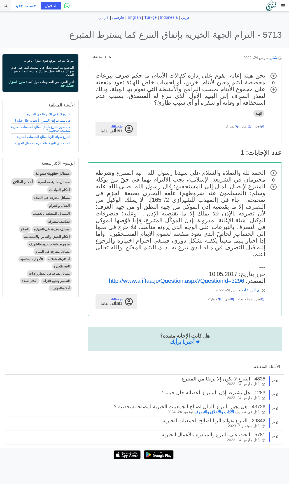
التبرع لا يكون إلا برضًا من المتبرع (48, 114)
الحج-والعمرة (62, 266)
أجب (258, 126)
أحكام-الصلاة (29, 281)
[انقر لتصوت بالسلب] (273, 89)
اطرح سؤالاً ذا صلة (249, 299)
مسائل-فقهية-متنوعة (52, 173)
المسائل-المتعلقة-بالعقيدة (51, 213)
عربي (185, 17)
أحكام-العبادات (59, 190)
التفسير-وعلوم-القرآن (56, 281)
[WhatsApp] (66, 5)
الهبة (258, 113)
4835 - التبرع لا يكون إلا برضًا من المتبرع (223, 379)
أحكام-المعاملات (59, 259)
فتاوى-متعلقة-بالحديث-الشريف (49, 244)
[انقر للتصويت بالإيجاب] (273, 76)
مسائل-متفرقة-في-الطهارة (52, 229)
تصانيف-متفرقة (59, 221)
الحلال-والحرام (59, 206)
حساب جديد (25, 5)
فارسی (118, 17)
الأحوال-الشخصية (31, 259)
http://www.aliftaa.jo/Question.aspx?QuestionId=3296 (176, 281)
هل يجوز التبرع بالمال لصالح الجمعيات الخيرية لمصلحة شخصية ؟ (40, 128)
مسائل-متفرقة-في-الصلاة (52, 198)
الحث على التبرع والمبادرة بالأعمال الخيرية (42, 143)
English (134, 17)
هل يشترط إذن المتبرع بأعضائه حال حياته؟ (42, 120)
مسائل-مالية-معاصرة (54, 182)
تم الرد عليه (251, 290)
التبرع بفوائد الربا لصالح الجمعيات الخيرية (43, 137)
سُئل (273, 58)
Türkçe (150, 17)
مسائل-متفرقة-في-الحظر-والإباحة (49, 273)
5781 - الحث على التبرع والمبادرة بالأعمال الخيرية (213, 434)
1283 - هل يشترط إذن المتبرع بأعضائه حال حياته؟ (213, 392)
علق (244, 126)
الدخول (51, 5)
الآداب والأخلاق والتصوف (214, 412)
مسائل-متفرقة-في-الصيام (52, 251)
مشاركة (230, 126)
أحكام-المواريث (60, 288)
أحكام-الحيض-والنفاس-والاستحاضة (47, 236)
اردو (104, 17)
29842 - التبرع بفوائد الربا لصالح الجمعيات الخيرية (214, 420)
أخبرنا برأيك (182, 342)
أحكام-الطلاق (23, 182)
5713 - (175, 35)
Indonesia (169, 17)
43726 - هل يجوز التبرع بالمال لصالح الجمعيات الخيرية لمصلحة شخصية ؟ (189, 406)
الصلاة (25, 229)
